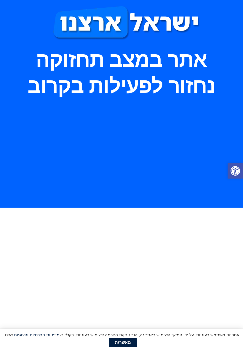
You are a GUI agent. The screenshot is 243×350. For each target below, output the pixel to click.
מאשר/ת (123, 342)
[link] (235, 171)
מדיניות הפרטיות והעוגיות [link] (37, 334)
